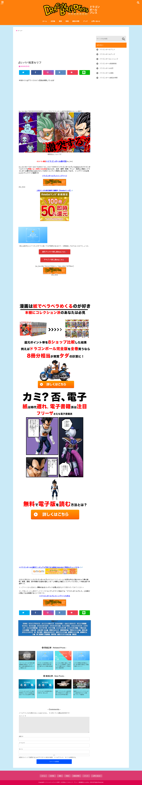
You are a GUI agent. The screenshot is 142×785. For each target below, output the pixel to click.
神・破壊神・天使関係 (43, 634)
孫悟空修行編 (64, 630)
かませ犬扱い (59, 623)
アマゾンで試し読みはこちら (54, 259)
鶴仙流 (74, 634)
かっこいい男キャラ (48, 623)
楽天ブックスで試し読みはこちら (53, 252)
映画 (67, 21)
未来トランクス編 (61, 632)
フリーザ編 (51, 628)
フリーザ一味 (43, 628)
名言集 (53, 21)
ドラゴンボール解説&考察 (108, 77)
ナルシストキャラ (76, 626)
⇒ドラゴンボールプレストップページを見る (54, 596)
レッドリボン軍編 (72, 628)
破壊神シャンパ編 (73, 632)
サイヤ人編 (32, 626)
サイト (21, 749)
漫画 (60, 21)
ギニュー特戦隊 (81, 623)
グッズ (85, 21)
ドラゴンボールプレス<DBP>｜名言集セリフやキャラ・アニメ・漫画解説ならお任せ (67, 782)
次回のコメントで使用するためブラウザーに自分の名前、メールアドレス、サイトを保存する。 (48, 757)
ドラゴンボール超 (55, 626)
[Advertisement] (54, 46)
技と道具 (39, 632)
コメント (22, 716)
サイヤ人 (25, 626)
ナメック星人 (66, 626)
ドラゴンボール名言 (106, 68)
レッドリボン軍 (61, 628)
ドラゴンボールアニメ (107, 49)
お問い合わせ (95, 21)
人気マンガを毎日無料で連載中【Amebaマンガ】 (54, 190)
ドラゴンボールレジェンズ (108, 59)
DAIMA (25, 623)
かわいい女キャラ (70, 623)
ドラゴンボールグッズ (107, 54)
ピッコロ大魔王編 (32, 628)
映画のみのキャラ (49, 632)
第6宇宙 (53, 634)
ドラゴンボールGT (42, 626)
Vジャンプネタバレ (34, 623)
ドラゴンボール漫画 (106, 73)
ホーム (45, 21)
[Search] (123, 39)
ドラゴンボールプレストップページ (54, 176)
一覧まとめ (82, 628)
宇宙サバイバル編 (75, 630)
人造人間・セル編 (42, 630)
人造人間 (33, 630)
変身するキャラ (54, 630)
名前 (21, 736)
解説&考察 (75, 21)
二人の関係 (25, 630)
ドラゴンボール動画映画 (107, 63)
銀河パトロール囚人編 (64, 634)
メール (22, 742)
